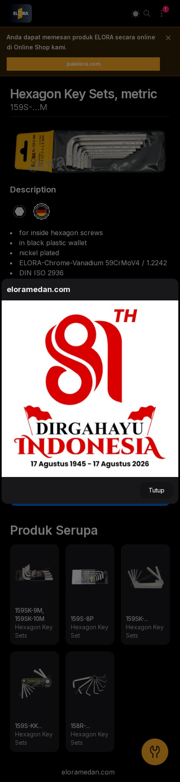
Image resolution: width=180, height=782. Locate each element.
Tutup (157, 490)
